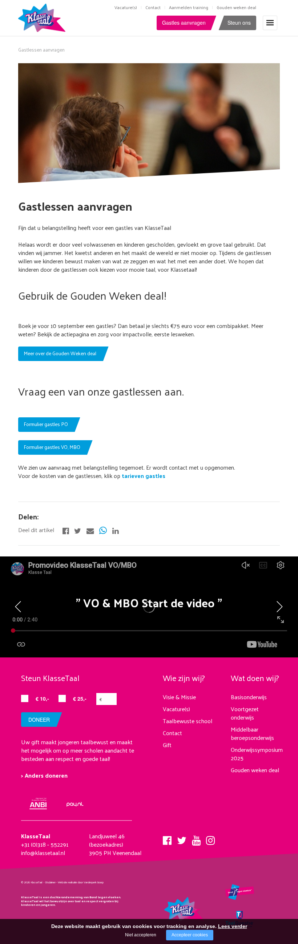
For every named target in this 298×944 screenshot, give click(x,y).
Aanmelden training (188, 7)
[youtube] (196, 838)
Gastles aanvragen (184, 22)
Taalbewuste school (187, 721)
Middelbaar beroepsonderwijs (252, 733)
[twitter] (181, 838)
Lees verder (232, 926)
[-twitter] (77, 530)
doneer (39, 719)
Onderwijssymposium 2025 (257, 753)
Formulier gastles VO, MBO (52, 446)
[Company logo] (43, 17)
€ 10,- (42, 698)
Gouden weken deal (236, 7)
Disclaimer (50, 882)
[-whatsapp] (103, 530)
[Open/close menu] (270, 23)
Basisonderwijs (249, 697)
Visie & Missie (179, 697)
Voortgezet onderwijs (245, 713)
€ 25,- (79, 698)
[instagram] (210, 838)
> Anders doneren (44, 775)
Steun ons (239, 22)
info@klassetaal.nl (43, 852)
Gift (167, 745)
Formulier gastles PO (46, 424)
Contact (153, 7)
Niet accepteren (140, 934)
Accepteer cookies (190, 934)
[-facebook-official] (66, 530)
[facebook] (167, 838)
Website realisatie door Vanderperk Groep (81, 882)
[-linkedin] (115, 530)
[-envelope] (90, 530)
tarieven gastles (142, 475)
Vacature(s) (125, 7)
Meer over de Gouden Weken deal (60, 353)
